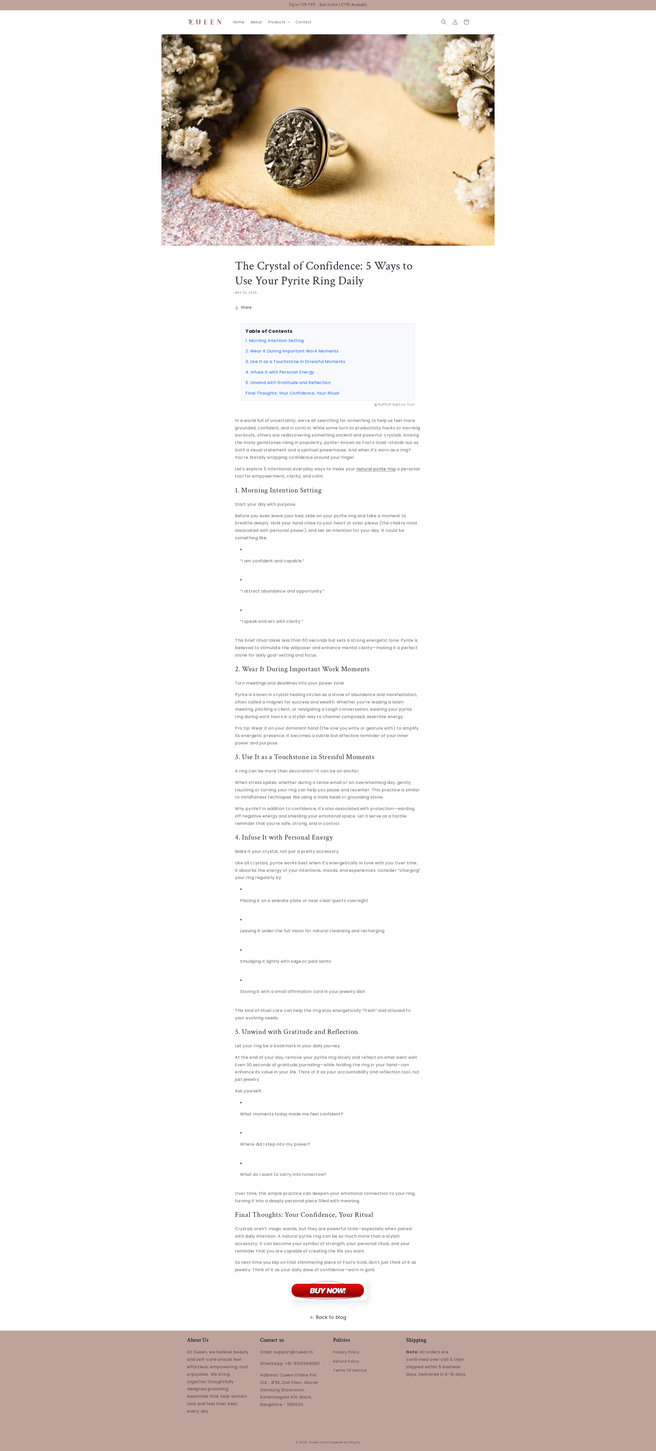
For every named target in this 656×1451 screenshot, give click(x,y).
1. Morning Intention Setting (274, 341)
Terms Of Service (350, 1370)
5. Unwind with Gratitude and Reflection (288, 383)
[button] (278, 22)
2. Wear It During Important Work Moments (292, 351)
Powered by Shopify (345, 1442)
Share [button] (246, 307)
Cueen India (319, 1442)
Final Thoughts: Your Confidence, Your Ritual (292, 393)
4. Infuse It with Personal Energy (279, 372)
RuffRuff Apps (389, 405)
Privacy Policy (346, 1352)
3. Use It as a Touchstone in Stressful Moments (295, 362)
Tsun (411, 405)
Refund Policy (346, 1361)
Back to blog (331, 1317)
